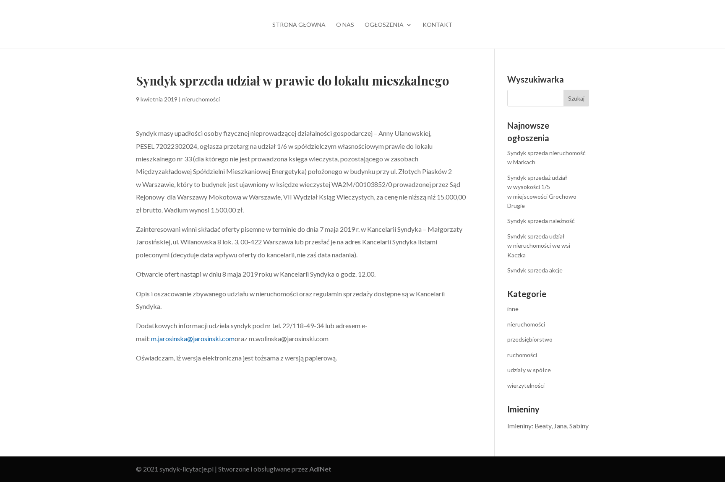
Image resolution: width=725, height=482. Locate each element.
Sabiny (579, 426)
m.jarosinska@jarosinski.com (193, 338)
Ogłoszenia (384, 25)
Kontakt (437, 25)
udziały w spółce (529, 369)
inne (513, 308)
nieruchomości (201, 99)
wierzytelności (526, 385)
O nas (345, 25)
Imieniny (519, 426)
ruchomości (522, 354)
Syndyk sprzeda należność (541, 220)
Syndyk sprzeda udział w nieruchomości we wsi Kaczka (538, 246)
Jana (560, 426)
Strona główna (299, 25)
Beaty (543, 426)
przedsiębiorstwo (530, 339)
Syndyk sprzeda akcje (535, 270)
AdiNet (320, 469)
